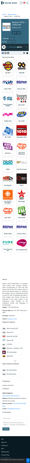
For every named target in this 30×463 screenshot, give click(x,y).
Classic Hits (11, 42)
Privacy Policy (5, 455)
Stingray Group (12, 319)
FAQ (2, 448)
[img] (27, 3)
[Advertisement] (15, 9)
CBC (2, 439)
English (12, 38)
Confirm (5, 429)
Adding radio (5, 452)
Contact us (4, 445)
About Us (4, 442)
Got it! (28, 460)
